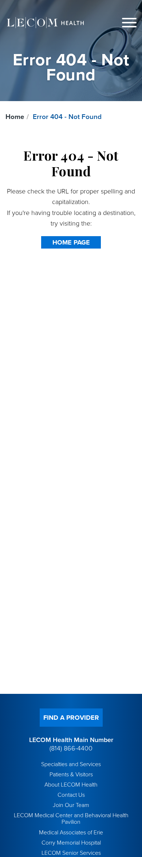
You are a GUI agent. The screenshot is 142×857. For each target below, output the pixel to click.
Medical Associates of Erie (71, 832)
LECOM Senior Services (71, 853)
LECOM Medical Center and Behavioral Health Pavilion (71, 819)
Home (14, 117)
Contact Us (71, 795)
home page (71, 242)
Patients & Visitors (71, 774)
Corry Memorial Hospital (71, 842)
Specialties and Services (71, 764)
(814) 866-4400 (71, 748)
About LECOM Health (71, 784)
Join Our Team (71, 805)
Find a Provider (71, 718)
